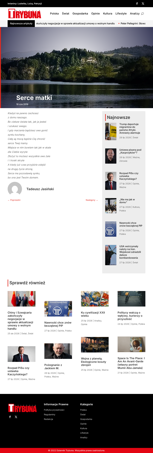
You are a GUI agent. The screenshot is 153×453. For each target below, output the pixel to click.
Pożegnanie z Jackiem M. (53, 366)
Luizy (30, 3)
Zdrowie (123, 161)
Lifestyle (121, 13)
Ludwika (22, 3)
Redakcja (48, 419)
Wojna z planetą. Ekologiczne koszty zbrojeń (93, 361)
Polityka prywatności (54, 410)
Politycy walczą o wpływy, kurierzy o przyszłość (130, 316)
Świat (65, 13)
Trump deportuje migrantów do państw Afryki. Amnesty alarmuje (129, 128)
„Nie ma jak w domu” (127, 201)
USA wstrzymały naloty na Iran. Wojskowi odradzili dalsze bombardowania (130, 252)
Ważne (136, 157)
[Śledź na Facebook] (137, 3)
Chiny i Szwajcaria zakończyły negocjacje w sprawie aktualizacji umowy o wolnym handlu (20, 320)
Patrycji (38, 3)
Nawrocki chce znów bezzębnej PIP (130, 224)
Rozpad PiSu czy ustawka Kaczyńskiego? (128, 176)
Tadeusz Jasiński (40, 189)
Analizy (135, 13)
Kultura (107, 13)
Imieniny (12, 3)
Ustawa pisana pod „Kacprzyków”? (130, 151)
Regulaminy (49, 414)
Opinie (95, 13)
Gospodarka (80, 13)
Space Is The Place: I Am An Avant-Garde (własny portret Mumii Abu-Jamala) (131, 363)
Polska (54, 13)
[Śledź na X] (143, 3)
